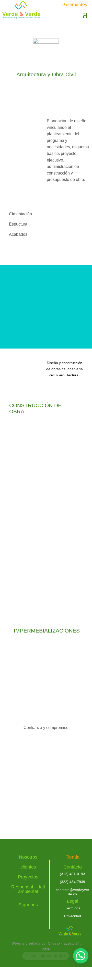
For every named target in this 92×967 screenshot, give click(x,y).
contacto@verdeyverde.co (72, 892)
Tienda (72, 857)
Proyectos (28, 876)
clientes (28, 867)
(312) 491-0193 (72, 874)
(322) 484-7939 (72, 882)
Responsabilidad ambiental (28, 889)
